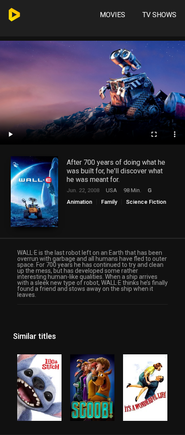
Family (109, 202)
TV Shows (159, 15)
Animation (79, 202)
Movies (112, 15)
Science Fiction (146, 202)
